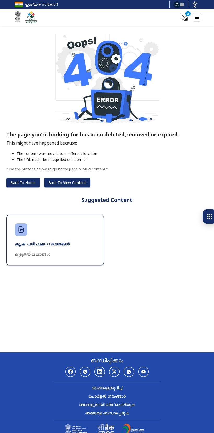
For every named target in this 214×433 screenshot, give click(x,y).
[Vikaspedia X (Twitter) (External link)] (114, 372)
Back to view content (67, 182)
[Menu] (197, 17)
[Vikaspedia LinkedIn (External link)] (99, 372)
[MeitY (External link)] (18, 17)
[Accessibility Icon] (195, 4)
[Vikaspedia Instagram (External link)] (85, 372)
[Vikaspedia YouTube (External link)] (143, 372)
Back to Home (23, 182)
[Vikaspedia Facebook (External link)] (70, 372)
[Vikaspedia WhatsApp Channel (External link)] (129, 372)
